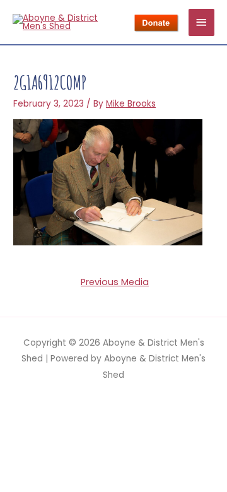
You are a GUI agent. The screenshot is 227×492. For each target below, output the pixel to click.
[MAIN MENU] (202, 22)
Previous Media (115, 282)
